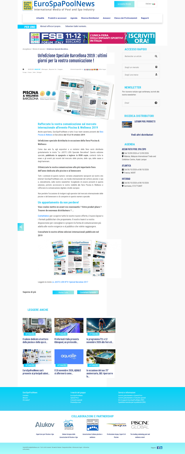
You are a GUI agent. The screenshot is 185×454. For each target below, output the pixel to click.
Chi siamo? (26, 400)
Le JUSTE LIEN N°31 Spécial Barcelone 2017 (70, 282)
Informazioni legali (77, 447)
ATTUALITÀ (30, 334)
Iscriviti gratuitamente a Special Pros (130, 395)
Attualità (40, 18)
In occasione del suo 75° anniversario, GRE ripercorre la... (99, 373)
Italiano (149, 4)
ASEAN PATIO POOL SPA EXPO (134, 149)
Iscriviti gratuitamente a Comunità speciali (132, 398)
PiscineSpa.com (75, 402)
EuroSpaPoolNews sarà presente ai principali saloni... (36, 372)
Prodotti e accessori (57, 18)
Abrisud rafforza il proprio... (51, 26)
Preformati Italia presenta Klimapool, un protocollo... (66, 341)
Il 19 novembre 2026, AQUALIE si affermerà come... (67, 372)
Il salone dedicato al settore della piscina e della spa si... (35, 341)
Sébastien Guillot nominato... (76, 26)
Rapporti (145, 18)
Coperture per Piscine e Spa (45, 434)
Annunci (106, 18)
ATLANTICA (126, 165)
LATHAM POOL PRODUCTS (145, 121)
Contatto (25, 395)
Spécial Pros (74, 398)
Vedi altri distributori (142, 134)
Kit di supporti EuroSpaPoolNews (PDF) (131, 400)
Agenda (73, 18)
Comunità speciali (76, 400)
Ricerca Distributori (90, 18)
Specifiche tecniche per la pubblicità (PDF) (132, 402)
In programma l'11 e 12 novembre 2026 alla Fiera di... (99, 341)
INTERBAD (126, 178)
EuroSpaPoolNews (76, 395)
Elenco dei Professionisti (125, 18)
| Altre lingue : (102, 69)
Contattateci (43, 216)
